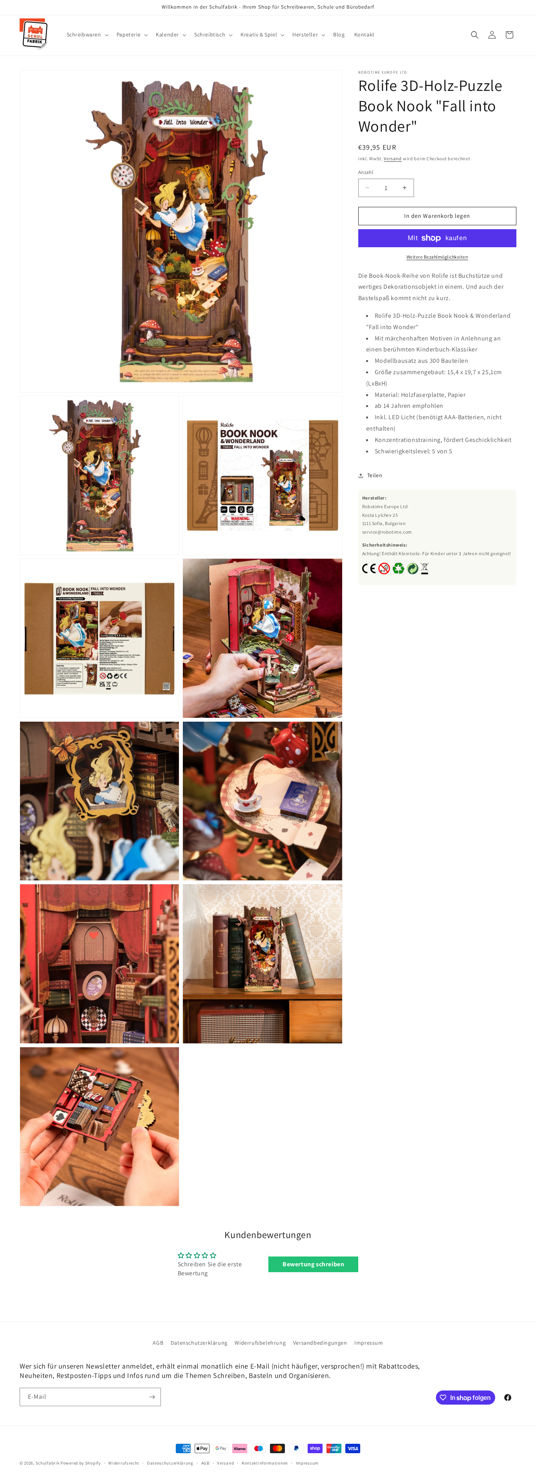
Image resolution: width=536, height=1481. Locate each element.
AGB (158, 1342)
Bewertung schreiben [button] (313, 1264)
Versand (393, 158)
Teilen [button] (375, 475)
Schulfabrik (48, 1463)
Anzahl (365, 172)
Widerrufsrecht (123, 1463)
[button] (87, 34)
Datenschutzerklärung (199, 1342)
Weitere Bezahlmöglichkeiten (438, 257)
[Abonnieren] (151, 1397)
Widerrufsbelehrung (260, 1342)
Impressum (368, 1342)
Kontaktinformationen (265, 1463)
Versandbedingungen (320, 1342)
